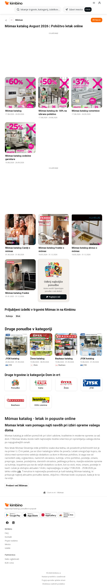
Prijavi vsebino (11, 540)
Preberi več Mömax (16, 485)
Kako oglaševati (12, 559)
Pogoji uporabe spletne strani (53, 580)
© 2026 (53, 573)
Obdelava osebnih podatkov (53, 584)
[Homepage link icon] (44, 493)
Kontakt (8, 537)
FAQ (7, 533)
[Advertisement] (53, 54)
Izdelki (7, 548)
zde (19, 471)
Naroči (98, 20)
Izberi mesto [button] (76, 9)
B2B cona (9, 562)
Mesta (7, 544)
